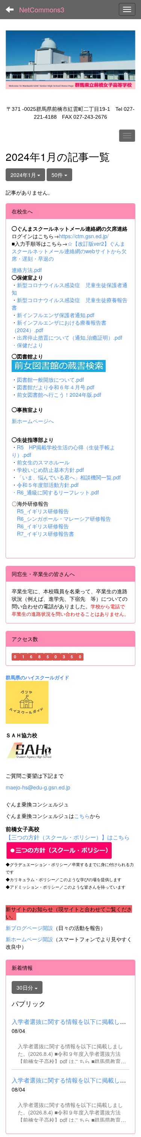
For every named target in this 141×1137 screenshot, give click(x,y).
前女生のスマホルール (43, 462)
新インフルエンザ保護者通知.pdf (55, 315)
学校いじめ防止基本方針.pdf (50, 469)
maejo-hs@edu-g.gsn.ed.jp (38, 787)
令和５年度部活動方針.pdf (48, 484)
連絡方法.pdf (27, 270)
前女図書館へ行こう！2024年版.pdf (59, 394)
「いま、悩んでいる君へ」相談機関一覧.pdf (69, 477)
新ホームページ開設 (29, 939)
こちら (82, 815)
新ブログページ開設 (29, 927)
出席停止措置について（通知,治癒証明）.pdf (69, 337)
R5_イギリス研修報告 (45, 511)
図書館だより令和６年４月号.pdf (55, 387)
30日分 (26, 987)
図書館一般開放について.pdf (50, 379)
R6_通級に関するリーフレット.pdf (58, 492)
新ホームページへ (33, 421)
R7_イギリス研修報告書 (45, 533)
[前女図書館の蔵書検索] (59, 365)
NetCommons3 (41, 9)
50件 (58, 174)
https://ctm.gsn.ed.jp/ (84, 236)
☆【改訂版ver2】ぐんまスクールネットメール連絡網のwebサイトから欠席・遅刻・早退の (69, 251)
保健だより (30, 345)
